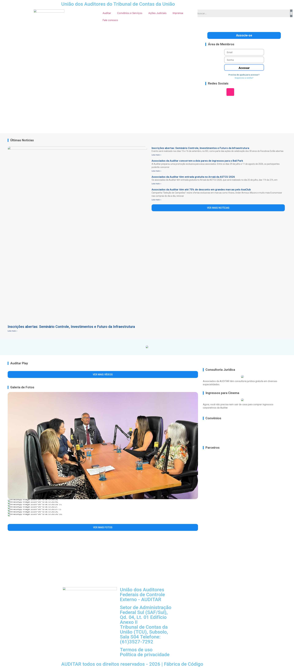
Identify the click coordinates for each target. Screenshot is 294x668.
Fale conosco (110, 20)
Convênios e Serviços (129, 13)
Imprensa (178, 13)
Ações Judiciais (157, 13)
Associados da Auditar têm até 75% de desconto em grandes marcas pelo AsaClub (201, 189)
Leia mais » (12, 331)
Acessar (244, 67)
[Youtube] (258, 92)
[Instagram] (230, 92)
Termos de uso (136, 650)
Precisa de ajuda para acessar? (244, 75)
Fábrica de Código (183, 664)
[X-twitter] (249, 92)
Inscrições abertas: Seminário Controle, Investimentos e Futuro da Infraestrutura (71, 327)
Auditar (107, 13)
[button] (12, 78)
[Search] (291, 13)
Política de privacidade (145, 654)
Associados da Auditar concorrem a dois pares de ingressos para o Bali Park (197, 160)
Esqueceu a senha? (244, 78)
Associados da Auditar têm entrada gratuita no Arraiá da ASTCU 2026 (193, 176)
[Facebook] (239, 92)
